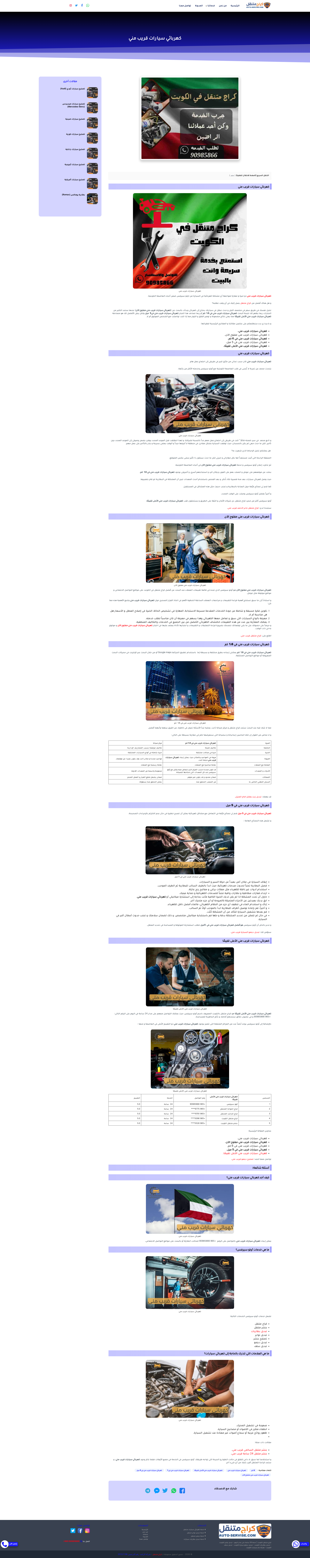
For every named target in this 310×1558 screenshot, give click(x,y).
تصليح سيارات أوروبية (75, 164)
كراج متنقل (245, 303)
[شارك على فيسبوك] (182, 1491)
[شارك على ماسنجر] (157, 1491)
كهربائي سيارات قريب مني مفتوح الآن (255, 1475)
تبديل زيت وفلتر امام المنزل (248, 796)
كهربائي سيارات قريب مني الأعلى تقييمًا (208, 1470)
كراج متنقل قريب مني (251, 635)
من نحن (223, 5)
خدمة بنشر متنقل (197, 1536)
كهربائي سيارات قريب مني (237, 1470)
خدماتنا (211, 5)
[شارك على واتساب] (173, 1490)
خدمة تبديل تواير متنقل (195, 1533)
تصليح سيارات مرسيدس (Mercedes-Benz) (73, 105)
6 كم (253, 1470)
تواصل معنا (185, 5)
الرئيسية (235, 5)
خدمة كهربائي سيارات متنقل (193, 1529)
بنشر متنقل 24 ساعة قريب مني (249, 1453)
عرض (232, 175)
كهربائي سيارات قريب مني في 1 (178, 1470)
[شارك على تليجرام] (147, 1490)
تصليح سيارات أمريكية (75, 179)
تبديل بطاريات (259, 1331)
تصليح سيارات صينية (75, 119)
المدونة (199, 5)
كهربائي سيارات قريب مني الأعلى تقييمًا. (245, 1153)
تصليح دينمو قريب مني (243, 1159)
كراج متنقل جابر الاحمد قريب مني (243, 508)
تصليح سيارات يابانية (75, 149)
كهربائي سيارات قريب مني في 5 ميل (149, 1470)
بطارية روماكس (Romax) (73, 194)
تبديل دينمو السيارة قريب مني (245, 932)
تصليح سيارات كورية (75, 134)
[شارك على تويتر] (165, 1490)
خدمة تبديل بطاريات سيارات (194, 1539)
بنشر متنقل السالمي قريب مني (249, 1449)
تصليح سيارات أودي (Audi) (72, 88)
